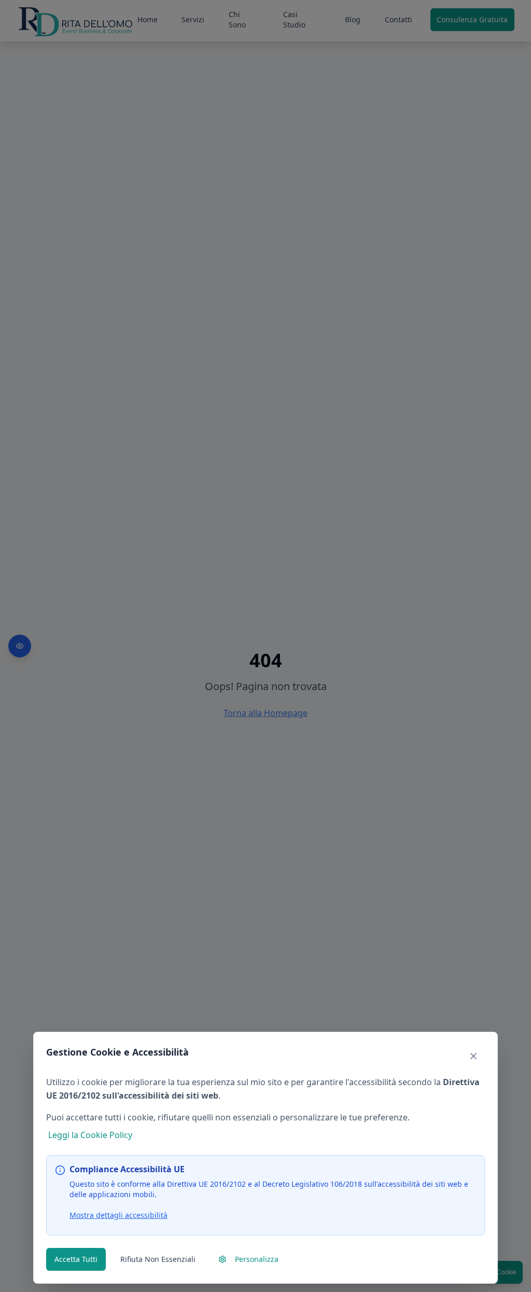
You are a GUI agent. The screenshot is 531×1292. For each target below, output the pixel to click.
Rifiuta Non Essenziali (157, 1259)
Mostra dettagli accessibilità (118, 1215)
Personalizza (256, 1259)
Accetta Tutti (75, 1259)
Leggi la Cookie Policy (90, 1135)
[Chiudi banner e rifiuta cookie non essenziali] (473, 1056)
